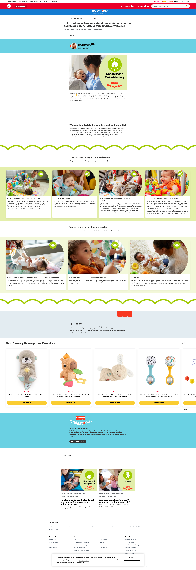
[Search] (186, 6)
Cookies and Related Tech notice (76, 562)
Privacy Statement (111, 559)
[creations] (177, 1)
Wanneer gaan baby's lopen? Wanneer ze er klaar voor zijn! (114, 501)
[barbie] (159, 1)
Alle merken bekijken (128, 6)
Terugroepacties (44, 1)
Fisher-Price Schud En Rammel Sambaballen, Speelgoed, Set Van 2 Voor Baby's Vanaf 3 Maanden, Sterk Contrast (159, 395)
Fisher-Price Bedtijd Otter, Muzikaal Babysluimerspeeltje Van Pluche (26, 395)
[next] (188, 343)
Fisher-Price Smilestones (95, 29)
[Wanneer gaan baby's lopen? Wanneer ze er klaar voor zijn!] (117, 480)
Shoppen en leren (53, 536)
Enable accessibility (11, 1)
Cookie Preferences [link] (130, 553)
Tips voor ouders (69, 29)
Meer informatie (77, 441)
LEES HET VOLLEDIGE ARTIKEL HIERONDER (98, 104)
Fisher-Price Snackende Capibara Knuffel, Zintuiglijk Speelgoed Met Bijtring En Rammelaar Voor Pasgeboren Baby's (70, 395)
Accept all (132, 557)
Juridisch (127, 536)
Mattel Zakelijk (34, 1)
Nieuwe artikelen (143, 6)
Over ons (102, 536)
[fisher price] (171, 1)
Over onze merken (54, 522)
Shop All (186, 409)
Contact (76, 536)
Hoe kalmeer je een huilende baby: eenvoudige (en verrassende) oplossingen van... (78, 502)
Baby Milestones (81, 29)
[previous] (183, 343)
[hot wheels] (164, 1)
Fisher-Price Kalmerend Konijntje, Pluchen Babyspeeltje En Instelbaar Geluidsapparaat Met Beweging (115, 395)
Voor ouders (53, 1)
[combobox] (170, 6)
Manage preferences (132, 562)
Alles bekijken (20, 6)
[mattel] (155, 1)
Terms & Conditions (84, 560)
